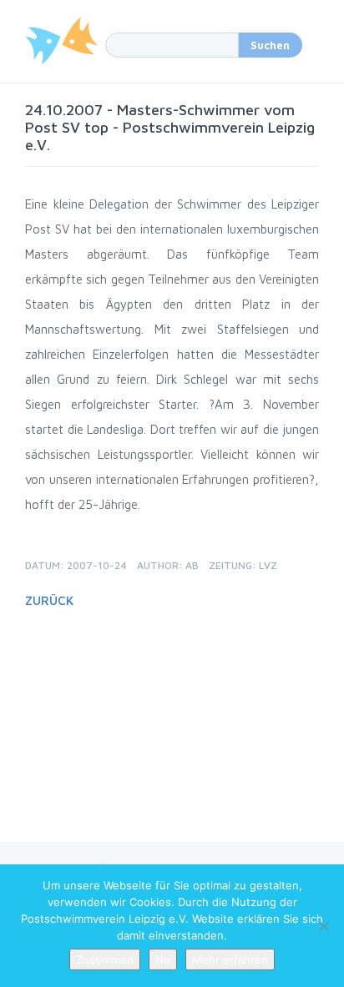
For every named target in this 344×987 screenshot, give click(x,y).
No (162, 959)
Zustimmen (105, 959)
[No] (323, 926)
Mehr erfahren (230, 959)
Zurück (49, 600)
